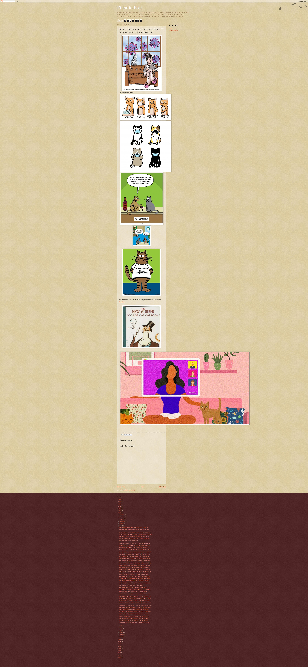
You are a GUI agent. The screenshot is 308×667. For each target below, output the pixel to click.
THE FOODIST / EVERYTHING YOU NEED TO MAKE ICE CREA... (135, 560)
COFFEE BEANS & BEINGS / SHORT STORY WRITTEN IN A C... (135, 600)
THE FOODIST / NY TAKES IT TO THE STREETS (131, 585)
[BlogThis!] (126, 435)
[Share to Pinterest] (131, 435)
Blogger (161, 663)
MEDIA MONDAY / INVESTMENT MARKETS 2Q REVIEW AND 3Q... (135, 572)
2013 (119, 652)
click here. (122, 302)
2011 (119, 657)
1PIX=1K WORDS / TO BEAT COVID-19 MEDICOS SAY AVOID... (134, 538)
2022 (119, 508)
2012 (119, 655)
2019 (119, 639)
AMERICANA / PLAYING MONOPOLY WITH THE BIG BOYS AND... (135, 607)
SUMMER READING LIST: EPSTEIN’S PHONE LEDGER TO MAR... (135, 598)
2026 (119, 499)
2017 (119, 644)
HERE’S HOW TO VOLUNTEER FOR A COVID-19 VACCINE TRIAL (135, 603)
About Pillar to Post (173, 30)
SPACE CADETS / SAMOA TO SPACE (128, 541)
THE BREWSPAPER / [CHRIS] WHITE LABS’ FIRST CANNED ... (134, 580)
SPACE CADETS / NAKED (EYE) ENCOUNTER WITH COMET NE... (135, 569)
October (122, 519)
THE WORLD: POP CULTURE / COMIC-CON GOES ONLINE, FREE (135, 563)
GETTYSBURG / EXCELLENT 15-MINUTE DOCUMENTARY (133, 620)
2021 (119, 510)
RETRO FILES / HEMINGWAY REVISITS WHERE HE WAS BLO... (135, 545)
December (122, 514)
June (121, 625)
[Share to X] (128, 435)
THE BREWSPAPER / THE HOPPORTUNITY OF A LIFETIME (133, 527)
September (122, 521)
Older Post (162, 487)
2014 (119, 650)
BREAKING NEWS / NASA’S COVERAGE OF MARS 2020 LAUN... (135, 532)
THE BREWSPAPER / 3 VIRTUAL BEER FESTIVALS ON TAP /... (134, 554)
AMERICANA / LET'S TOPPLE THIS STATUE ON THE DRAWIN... (134, 576)
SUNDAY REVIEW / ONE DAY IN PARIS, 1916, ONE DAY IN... (134, 616)
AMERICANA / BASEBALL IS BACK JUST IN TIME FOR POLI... (134, 547)
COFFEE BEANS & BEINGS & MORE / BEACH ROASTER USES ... (135, 549)
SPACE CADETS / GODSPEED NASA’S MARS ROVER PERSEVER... (136, 534)
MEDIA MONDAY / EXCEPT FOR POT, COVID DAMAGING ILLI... (134, 614)
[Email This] (125, 435)
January (122, 636)
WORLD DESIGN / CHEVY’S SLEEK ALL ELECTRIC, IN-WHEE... (134, 623)
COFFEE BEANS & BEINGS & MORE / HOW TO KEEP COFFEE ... (135, 578)
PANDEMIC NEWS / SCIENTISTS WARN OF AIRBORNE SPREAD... (135, 605)
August (121, 523)
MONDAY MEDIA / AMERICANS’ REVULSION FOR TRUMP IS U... (135, 594)
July (121, 525)
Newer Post (121, 487)
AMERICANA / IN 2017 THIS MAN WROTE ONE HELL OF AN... (134, 567)
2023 (119, 506)
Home (142, 487)
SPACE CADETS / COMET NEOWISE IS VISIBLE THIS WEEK (134, 529)
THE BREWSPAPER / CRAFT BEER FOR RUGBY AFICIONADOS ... (135, 583)
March (121, 632)
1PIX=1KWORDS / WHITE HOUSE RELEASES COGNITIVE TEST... (135, 552)
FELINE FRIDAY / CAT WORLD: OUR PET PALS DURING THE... (134, 556)
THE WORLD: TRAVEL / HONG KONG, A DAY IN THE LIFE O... (134, 536)
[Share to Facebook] (129, 435)
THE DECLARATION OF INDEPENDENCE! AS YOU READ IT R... (134, 618)
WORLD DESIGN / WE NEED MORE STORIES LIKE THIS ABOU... (135, 589)
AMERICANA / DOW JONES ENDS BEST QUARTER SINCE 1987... (135, 611)
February (122, 634)
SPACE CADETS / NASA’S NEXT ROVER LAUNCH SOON (133, 591)
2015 (119, 648)
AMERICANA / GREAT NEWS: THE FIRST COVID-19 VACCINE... (134, 587)
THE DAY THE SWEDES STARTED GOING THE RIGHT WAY (134, 609)
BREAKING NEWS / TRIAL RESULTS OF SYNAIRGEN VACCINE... (135, 565)
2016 (119, 646)
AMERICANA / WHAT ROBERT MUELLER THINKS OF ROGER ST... (135, 596)
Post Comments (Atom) (129, 490)
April (121, 630)
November (122, 517)
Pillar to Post (129, 7)
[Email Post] (122, 434)
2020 (119, 513)
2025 (119, 501)
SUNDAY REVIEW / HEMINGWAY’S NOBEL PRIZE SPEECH (133, 574)
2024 (119, 504)
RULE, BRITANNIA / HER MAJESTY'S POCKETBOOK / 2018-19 (134, 543)
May (121, 628)
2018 (119, 641)
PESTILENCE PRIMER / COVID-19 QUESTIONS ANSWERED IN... (135, 558)
